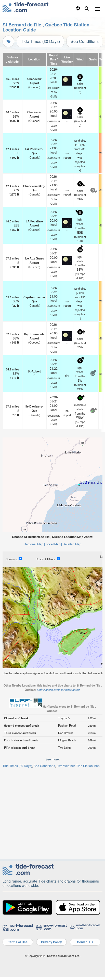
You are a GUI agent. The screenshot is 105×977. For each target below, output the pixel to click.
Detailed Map (72, 544)
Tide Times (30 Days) (40, 41)
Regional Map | (34, 544)
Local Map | (54, 544)
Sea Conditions (85, 41)
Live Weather (66, 765)
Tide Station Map (88, 765)
